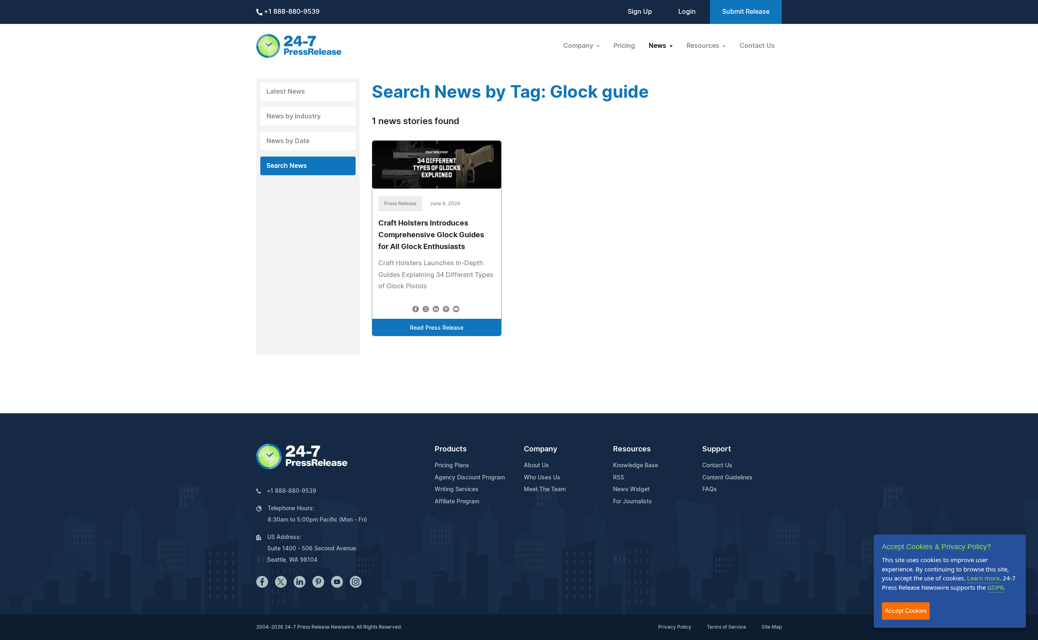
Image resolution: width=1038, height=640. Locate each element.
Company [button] (579, 46)
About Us (536, 465)
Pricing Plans (452, 465)
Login (687, 12)
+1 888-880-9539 (291, 12)
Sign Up (640, 12)
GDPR (995, 587)
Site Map (771, 627)
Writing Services (456, 489)
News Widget (631, 489)
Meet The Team (545, 489)
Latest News (285, 91)
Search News (286, 166)
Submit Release (746, 12)
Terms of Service (726, 627)
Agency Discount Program (470, 478)
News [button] (658, 46)
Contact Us (757, 46)
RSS (618, 478)
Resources (632, 449)
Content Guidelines (727, 478)
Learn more (983, 578)
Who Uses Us (542, 478)
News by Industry (293, 116)
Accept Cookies (906, 610)
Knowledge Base (635, 465)
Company (540, 449)
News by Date (287, 141)
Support (716, 449)
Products (451, 449)
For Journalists (632, 502)
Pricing (624, 46)
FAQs (709, 489)
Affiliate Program (457, 502)
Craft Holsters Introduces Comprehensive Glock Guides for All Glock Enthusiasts (431, 235)
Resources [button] (703, 46)
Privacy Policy (674, 627)
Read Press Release (436, 328)
